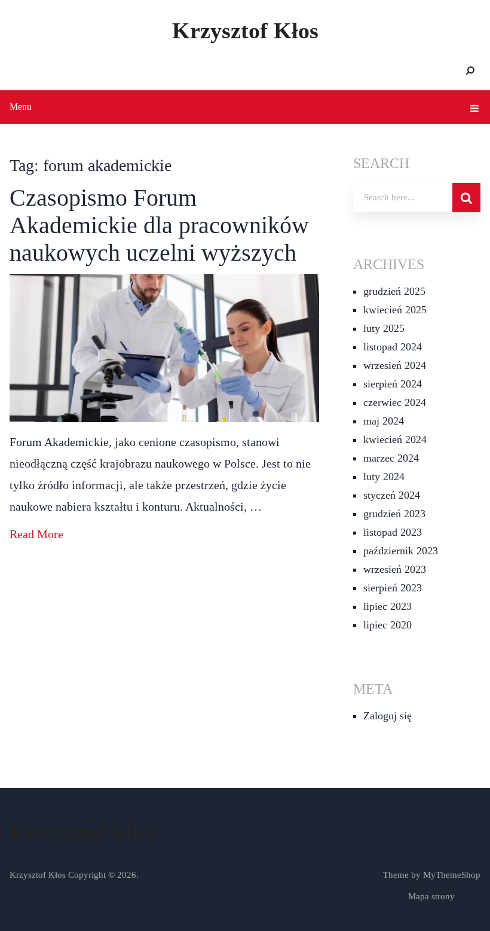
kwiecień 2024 (395, 439)
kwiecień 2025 (395, 310)
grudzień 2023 (394, 514)
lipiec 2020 (387, 625)
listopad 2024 (392, 347)
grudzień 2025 (394, 291)
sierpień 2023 (392, 588)
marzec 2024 (391, 458)
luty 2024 (384, 477)
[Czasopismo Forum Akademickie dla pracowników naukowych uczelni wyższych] (164, 348)
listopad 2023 (392, 532)
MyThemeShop (451, 875)
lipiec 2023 (387, 606)
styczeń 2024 (391, 495)
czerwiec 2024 (394, 402)
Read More (36, 534)
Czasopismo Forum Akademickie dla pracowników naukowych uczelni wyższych (159, 225)
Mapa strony (431, 896)
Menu (21, 107)
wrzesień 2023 (394, 569)
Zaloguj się (387, 716)
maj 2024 (383, 421)
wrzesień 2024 (394, 365)
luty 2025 (384, 328)
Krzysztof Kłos (245, 30)
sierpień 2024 (392, 384)
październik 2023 (400, 551)
